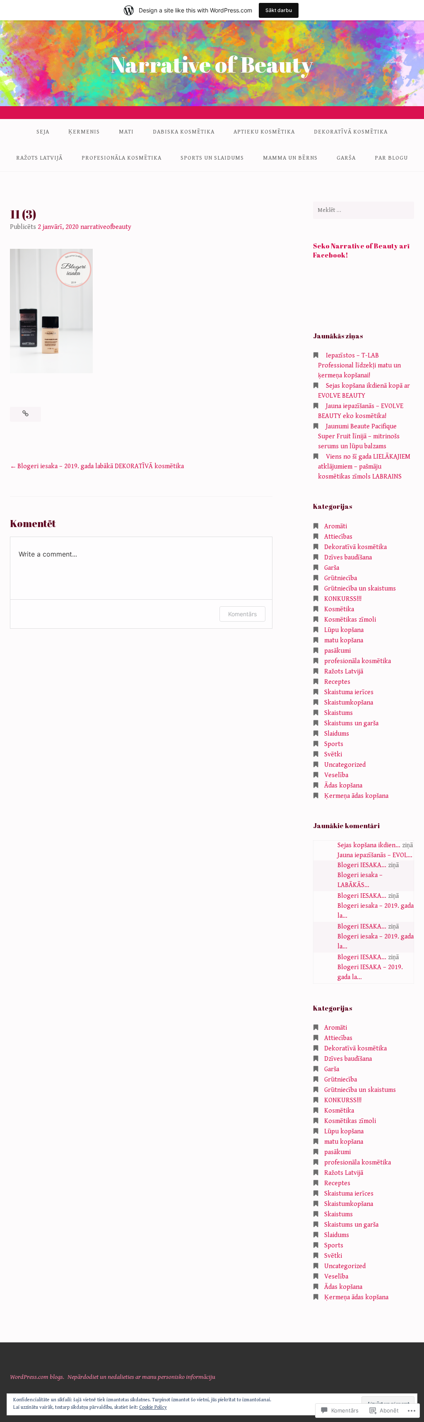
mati (126, 132)
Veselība (336, 775)
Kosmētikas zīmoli (350, 620)
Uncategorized (345, 765)
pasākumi (337, 651)
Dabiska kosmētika (183, 132)
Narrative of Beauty (212, 64)
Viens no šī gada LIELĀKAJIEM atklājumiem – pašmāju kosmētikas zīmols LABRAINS (364, 467)
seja (42, 132)
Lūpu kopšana (344, 630)
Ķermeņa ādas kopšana (356, 796)
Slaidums (336, 734)
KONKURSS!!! (342, 599)
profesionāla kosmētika (121, 158)
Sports (333, 744)
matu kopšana (343, 640)
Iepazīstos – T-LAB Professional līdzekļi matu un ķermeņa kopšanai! (359, 365)
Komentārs (242, 613)
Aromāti (335, 526)
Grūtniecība (340, 578)
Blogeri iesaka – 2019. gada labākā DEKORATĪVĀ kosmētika (100, 466)
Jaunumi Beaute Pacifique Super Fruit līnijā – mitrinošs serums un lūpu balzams (359, 436)
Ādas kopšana (343, 786)
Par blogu (391, 158)
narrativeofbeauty (105, 227)
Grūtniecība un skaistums (360, 589)
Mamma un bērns (290, 158)
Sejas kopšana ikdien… (368, 845)
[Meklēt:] (363, 210)
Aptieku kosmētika (264, 132)
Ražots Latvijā (39, 158)
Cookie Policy (153, 1407)
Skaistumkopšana (348, 703)
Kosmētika (339, 609)
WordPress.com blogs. (37, 1377)
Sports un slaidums (212, 158)
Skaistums (338, 713)
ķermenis (84, 132)
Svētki (333, 754)
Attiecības (338, 537)
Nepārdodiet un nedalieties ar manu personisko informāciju (141, 1377)
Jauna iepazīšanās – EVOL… (374, 855)
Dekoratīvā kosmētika (351, 132)
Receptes (337, 682)
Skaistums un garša (351, 723)
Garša (346, 158)
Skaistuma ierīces (348, 692)
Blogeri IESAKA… (361, 865)
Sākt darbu (278, 10)
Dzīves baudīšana (348, 558)
